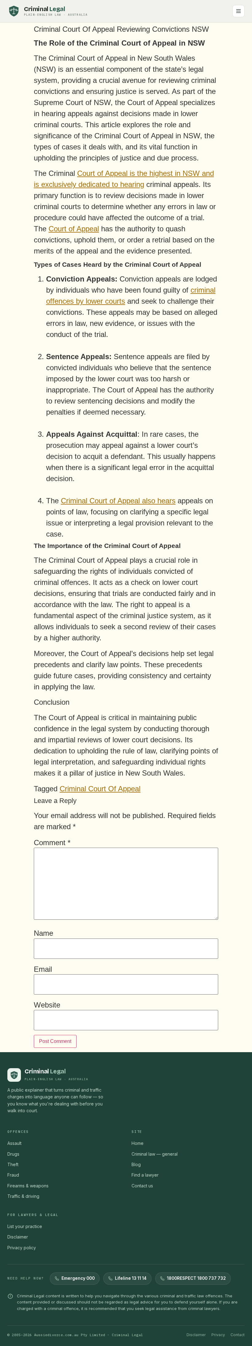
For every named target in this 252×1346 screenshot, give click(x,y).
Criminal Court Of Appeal (100, 788)
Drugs (13, 1154)
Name (43, 933)
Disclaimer (17, 1236)
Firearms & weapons (28, 1185)
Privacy (218, 1334)
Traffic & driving (23, 1196)
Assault (14, 1143)
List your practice (24, 1226)
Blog (136, 1164)
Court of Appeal (74, 229)
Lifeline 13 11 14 (131, 1278)
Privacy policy (21, 1247)
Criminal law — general (155, 1154)
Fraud (13, 1175)
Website (47, 1005)
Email (43, 969)
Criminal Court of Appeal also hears (118, 501)
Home (138, 1143)
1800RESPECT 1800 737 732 (196, 1278)
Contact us (142, 1185)
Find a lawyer (145, 1175)
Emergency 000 (78, 1278)
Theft (12, 1164)
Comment (52, 842)
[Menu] (238, 11)
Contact (237, 1334)
